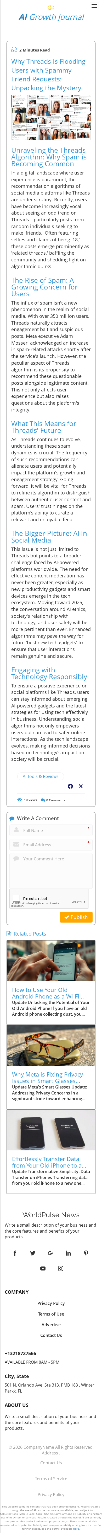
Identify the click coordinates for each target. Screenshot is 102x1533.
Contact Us (51, 1463)
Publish (78, 917)
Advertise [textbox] (51, 1325)
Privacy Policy (51, 1494)
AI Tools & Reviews (41, 776)
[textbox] (51, 17)
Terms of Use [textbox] (51, 1314)
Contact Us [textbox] (51, 1335)
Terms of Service (51, 1479)
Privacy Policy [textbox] (51, 1303)
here (76, 1528)
